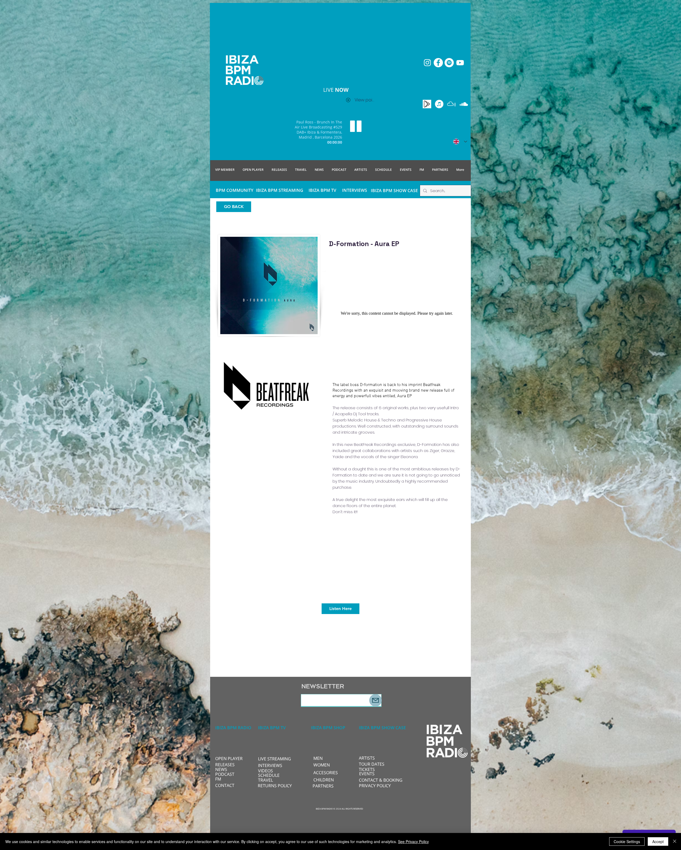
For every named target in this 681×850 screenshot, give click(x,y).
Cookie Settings (627, 841)
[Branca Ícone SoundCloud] (463, 104)
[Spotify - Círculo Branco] (449, 62)
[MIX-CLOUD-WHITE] (451, 104)
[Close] (674, 841)
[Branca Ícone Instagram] (427, 62)
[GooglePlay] (427, 104)
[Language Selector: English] (460, 142)
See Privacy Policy (413, 841)
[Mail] (375, 700)
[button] (275, 758)
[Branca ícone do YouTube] (460, 62)
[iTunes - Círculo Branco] (439, 104)
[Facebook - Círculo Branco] (438, 62)
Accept (658, 841)
